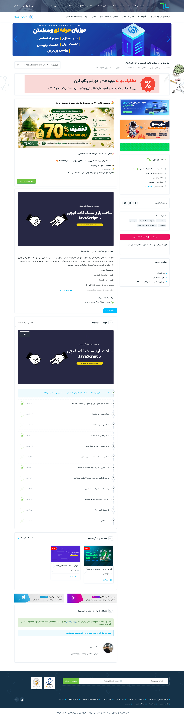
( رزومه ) (136, 168)
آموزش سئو (161, 273)
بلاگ (129, 6)
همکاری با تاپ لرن (102, 6)
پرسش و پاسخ (71, 621)
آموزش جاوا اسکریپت (147, 221)
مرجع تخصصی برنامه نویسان (158, 699)
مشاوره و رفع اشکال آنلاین (84, 6)
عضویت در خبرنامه (70, 681)
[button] (31, 6)
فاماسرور (127, 704)
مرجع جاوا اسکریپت (158, 277)
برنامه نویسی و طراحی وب (160, 16)
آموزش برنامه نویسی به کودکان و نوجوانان (150, 281)
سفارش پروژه (107, 699)
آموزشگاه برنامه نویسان (136, 699)
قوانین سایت (164, 704)
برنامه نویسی (161, 221)
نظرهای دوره (109, 310)
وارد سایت (78, 633)
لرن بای (61, 699)
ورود (23, 6)
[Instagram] (22, 699)
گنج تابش (106, 573)
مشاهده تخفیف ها (26, 181)
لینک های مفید (67, 6)
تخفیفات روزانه (139, 6)
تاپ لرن (96, 712)
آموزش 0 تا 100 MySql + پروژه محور (66, 565)
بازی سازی (133, 221)
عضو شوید (88, 633)
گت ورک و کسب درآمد (90, 699)
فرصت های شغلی (118, 6)
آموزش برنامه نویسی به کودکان (134, 16)
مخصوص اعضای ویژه (21, 16)
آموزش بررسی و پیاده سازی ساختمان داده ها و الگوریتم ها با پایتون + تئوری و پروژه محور (99, 569)
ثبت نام (17, 6)
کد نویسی (162, 225)
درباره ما (152, 704)
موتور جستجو (73, 699)
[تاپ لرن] (165, 6)
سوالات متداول (140, 704)
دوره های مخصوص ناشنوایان (77, 16)
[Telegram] (16, 699)
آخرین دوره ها (152, 6)
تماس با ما (54, 6)
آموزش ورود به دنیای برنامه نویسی (105, 16)
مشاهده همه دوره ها (28, 537)
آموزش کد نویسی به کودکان (147, 225)
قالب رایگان (120, 699)
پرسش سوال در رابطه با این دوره (144, 236)
